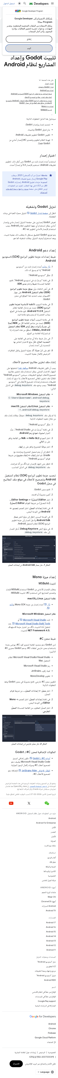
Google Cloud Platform (45, 1037)
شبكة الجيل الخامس (49, 880)
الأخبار (53, 836)
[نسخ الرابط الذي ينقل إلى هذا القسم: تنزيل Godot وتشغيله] (23, 207)
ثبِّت (44, 266)
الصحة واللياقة (51, 866)
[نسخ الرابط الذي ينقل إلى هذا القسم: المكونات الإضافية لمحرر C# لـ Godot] (12, 752)
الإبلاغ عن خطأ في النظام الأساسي (44, 992)
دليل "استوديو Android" (46, 962)
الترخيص (42, 1052)
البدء (29, 48)
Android (52, 818)
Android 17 (51, 922)
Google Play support (47, 1001)
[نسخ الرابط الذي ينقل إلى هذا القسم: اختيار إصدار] (37, 155)
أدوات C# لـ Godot (41, 758)
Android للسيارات (49, 906)
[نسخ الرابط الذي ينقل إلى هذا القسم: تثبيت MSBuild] (36, 583)
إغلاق (29, 39)
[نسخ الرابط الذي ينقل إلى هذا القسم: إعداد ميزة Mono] (30, 577)
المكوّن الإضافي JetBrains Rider (36, 770)
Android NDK (50, 980)
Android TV (51, 910)
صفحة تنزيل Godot (39, 213)
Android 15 (51, 931)
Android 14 (51, 936)
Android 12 (51, 945)
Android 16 (51, 927)
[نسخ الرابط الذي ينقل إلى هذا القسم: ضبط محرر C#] (37, 639)
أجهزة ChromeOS (48, 901)
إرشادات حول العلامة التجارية (25, 1052)
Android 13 (51, 940)
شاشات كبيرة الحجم (49, 892)
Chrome (52, 1028)
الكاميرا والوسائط (50, 871)
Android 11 (51, 950)
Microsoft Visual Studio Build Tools (32, 623)
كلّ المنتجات (51, 1042)
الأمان (54, 827)
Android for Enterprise (46, 822)
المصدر (53, 832)
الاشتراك (16, 1063)
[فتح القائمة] (52, 3)
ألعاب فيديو (51, 857)
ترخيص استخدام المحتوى (38, 786)
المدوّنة (53, 841)
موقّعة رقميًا (23, 368)
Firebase (52, 1033)
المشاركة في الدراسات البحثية (45, 1005)
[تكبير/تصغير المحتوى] (40, 80)
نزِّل (48, 266)
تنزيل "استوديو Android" (46, 975)
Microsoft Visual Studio (34, 620)
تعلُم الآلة (53, 862)
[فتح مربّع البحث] (24, 3)
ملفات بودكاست (50, 845)
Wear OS (52, 897)
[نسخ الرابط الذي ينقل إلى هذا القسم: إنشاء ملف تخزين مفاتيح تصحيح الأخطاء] (10, 362)
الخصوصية (52, 875)
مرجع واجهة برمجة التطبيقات (45, 971)
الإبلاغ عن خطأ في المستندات (45, 996)
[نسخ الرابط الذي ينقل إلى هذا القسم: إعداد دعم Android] (26, 250)
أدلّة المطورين (51, 966)
